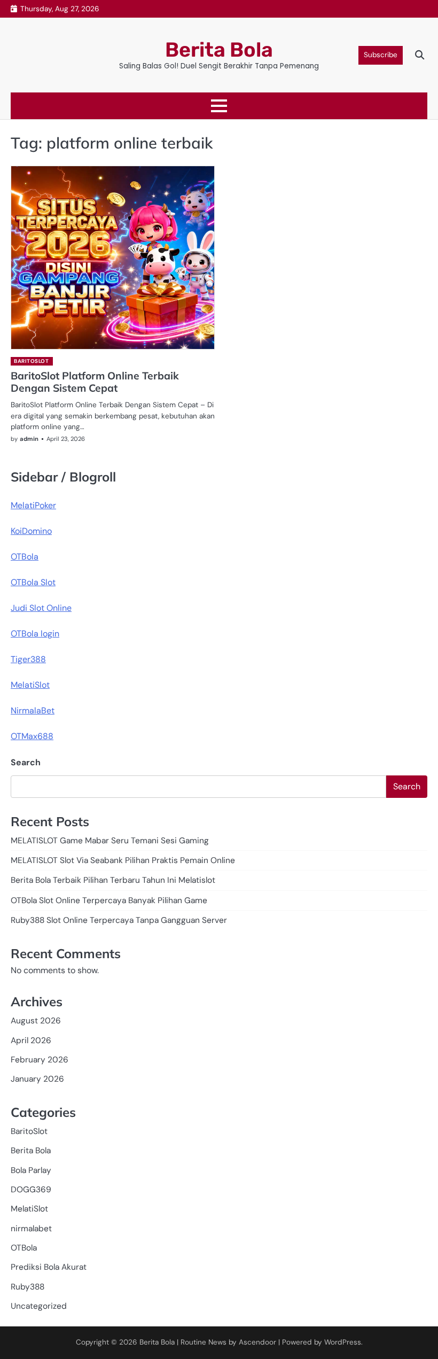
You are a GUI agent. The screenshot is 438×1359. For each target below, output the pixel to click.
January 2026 (37, 1079)
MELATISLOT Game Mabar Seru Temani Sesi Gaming (110, 840)
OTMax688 (32, 736)
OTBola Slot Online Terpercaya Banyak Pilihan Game (109, 900)
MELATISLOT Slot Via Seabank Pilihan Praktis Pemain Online (123, 860)
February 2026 (39, 1059)
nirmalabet (31, 1228)
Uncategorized (39, 1306)
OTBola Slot (33, 582)
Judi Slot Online (41, 608)
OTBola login (35, 633)
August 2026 (36, 1020)
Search (26, 762)
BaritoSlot (31, 361)
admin (29, 438)
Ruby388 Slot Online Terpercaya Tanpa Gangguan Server (119, 920)
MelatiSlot (30, 684)
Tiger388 (28, 659)
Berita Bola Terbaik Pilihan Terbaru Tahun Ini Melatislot (113, 880)
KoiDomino (31, 531)
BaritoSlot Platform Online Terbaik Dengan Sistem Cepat (95, 381)
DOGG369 (31, 1189)
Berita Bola (219, 49)
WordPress (342, 1342)
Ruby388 (27, 1287)
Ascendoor (257, 1342)
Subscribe (380, 54)
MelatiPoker (33, 505)
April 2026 (31, 1040)
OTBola (24, 556)
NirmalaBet (32, 710)
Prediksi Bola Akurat (49, 1267)
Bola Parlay (31, 1170)
